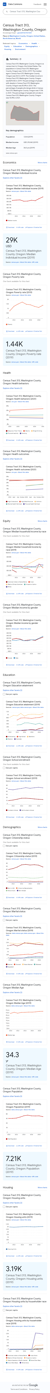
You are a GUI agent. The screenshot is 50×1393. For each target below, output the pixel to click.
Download (11, 227)
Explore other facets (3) (12, 916)
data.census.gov (26, 707)
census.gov (15, 191)
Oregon (29, 36)
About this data (25, 191)
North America (9, 38)
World (18, 38)
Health (34, 43)
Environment (20, 49)
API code (21, 227)
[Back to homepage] (4, 4)
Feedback (37, 4)
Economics (23, 43)
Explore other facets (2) (12, 178)
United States (39, 36)
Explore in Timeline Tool (34, 227)
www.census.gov (11, 153)
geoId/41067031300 (24, 33)
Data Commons (15, 4)
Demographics (32, 46)
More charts (42, 162)
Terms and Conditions (19, 1389)
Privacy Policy (34, 1389)
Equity (7, 46)
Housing (7, 49)
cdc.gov (14, 401)
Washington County (17, 36)
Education (17, 46)
